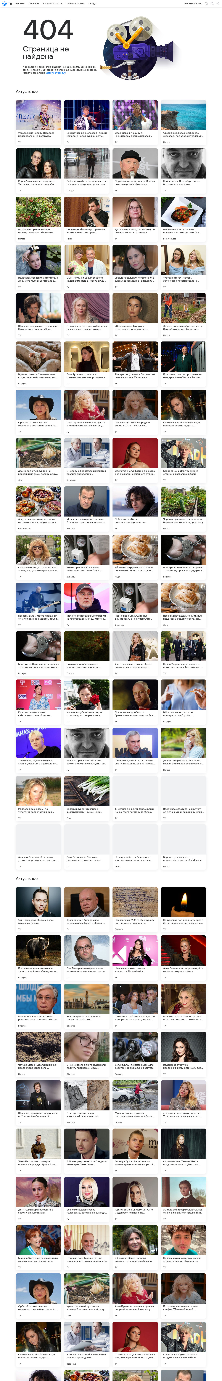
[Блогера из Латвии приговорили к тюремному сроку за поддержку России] (183, 557)
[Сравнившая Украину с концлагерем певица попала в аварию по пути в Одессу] (135, 122)
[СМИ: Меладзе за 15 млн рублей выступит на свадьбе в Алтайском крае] (135, 750)
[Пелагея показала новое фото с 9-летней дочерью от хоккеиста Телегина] (183, 1199)
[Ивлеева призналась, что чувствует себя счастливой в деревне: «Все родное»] (38, 798)
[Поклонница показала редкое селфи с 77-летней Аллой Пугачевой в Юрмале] (135, 412)
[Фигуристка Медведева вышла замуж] (135, 943)
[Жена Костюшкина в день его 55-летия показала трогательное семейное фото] (38, 943)
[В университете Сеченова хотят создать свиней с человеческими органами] (38, 364)
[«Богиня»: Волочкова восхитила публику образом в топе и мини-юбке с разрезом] (86, 1040)
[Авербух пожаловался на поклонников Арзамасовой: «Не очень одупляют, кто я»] (183, 943)
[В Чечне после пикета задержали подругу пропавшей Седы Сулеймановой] (86, 1247)
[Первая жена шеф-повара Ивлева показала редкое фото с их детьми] (135, 171)
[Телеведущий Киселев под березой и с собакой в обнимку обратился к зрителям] (86, 1103)
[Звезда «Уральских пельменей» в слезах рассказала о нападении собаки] (135, 267)
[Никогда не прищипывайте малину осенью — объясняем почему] (38, 219)
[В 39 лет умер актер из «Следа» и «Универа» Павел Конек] (86, 1344)
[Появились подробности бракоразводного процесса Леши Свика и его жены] (135, 702)
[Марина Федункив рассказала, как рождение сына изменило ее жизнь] (86, 991)
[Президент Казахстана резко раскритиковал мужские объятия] (38, 1199)
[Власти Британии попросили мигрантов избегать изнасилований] (86, 1199)
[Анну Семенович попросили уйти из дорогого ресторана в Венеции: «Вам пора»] (183, 1151)
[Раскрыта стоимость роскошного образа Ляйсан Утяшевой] (38, 991)
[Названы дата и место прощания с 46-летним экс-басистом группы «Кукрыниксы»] (38, 605)
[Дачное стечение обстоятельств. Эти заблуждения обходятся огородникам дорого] (183, 315)
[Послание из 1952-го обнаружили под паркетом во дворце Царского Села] (135, 1103)
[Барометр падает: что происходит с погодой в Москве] (183, 847)
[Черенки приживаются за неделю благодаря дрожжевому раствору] (183, 509)
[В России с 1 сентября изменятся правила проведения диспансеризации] (86, 460)
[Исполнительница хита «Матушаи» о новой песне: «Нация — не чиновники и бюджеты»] (38, 702)
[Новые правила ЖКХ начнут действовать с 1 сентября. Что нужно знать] (86, 557)
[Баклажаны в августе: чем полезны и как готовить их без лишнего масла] (183, 219)
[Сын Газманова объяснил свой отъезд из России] (38, 1103)
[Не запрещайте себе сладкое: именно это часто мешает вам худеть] (135, 847)
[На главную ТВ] (9, 3)
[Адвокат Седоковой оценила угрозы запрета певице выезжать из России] (38, 847)
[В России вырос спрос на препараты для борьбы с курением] (183, 702)
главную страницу (55, 72)
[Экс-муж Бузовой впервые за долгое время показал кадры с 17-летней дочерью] (135, 1344)
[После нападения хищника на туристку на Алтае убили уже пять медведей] (38, 1151)
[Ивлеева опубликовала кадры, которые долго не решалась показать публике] (86, 702)
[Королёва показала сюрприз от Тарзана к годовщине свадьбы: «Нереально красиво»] (38, 171)
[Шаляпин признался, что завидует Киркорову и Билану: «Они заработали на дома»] (38, 315)
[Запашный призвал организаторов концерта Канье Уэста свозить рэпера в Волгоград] (183, 895)
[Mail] (4, 3)
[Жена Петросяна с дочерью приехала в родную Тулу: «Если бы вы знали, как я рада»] (38, 1344)
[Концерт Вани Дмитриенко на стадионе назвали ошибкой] (183, 460)
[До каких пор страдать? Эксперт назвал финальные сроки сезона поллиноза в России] (183, 750)
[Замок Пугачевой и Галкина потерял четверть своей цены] (86, 943)
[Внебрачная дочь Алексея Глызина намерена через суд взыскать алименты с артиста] (86, 122)
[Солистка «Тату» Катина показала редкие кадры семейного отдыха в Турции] (135, 460)
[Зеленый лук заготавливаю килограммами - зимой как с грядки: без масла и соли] (86, 798)
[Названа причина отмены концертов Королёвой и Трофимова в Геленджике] (135, 1151)
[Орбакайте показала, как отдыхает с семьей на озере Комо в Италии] (38, 412)
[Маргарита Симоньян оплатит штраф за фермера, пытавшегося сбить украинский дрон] (135, 895)
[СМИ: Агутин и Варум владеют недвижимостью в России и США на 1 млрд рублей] (86, 267)
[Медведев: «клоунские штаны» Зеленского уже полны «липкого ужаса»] (86, 509)
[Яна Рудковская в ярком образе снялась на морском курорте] (135, 653)
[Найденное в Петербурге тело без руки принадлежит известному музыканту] (183, 171)
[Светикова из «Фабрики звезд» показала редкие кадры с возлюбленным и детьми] (183, 412)
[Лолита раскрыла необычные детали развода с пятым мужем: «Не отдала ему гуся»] (38, 895)
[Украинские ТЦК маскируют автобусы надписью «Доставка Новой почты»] (38, 1040)
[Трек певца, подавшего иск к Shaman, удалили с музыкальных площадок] (38, 750)
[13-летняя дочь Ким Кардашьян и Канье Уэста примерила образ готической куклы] (135, 798)
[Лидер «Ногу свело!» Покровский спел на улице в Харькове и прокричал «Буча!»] (135, 364)
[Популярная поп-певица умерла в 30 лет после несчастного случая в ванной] (183, 1103)
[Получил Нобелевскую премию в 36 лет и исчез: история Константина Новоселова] (86, 219)
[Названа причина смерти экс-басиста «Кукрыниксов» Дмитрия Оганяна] (86, 750)
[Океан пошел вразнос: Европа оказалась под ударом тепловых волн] (183, 122)
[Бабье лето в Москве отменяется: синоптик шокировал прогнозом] (86, 171)
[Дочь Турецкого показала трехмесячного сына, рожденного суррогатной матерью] (86, 364)
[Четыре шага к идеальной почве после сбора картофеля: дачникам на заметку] (38, 1247)
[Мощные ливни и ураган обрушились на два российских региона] (135, 1296)
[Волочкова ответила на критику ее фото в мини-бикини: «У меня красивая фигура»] (183, 798)
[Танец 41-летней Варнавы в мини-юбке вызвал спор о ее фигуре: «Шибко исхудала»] (183, 1040)
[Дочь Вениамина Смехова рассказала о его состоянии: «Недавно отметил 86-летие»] (86, 847)
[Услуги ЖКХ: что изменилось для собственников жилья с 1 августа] (135, 1247)
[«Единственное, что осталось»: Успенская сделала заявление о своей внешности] (183, 1296)
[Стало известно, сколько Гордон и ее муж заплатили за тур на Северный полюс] (86, 315)
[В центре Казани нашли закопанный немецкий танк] (86, 1296)
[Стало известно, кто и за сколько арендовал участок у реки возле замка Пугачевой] (38, 557)
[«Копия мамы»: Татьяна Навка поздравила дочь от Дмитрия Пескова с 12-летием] (183, 1344)
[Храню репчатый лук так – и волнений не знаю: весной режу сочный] (38, 460)
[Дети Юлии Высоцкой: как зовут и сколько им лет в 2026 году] (135, 219)
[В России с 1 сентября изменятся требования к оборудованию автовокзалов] (183, 991)
